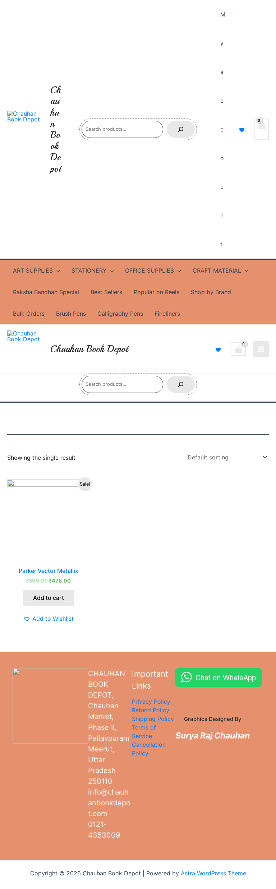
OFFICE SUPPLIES (149, 270)
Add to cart (48, 597)
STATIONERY (89, 270)
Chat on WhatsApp (226, 677)
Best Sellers (106, 292)
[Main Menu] (261, 349)
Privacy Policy (151, 701)
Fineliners (167, 313)
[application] (56, 270)
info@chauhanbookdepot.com (109, 803)
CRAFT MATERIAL (217, 270)
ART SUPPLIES (33, 270)
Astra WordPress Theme (213, 873)
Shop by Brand (211, 292)
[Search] (181, 129)
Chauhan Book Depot (55, 129)
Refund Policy (150, 710)
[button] (48, 618)
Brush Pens (71, 313)
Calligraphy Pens (120, 313)
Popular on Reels (156, 292)
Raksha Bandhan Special (46, 292)
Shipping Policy (153, 718)
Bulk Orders (29, 313)
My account (222, 129)
